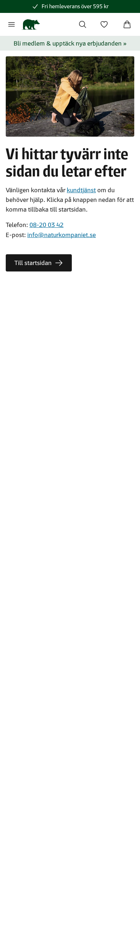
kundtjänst (81, 190)
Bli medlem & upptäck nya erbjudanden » (70, 43)
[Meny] (11, 24)
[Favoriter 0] (104, 24)
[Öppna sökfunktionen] (82, 24)
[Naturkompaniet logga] (30, 24)
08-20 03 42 (46, 225)
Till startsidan (33, 263)
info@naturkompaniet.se (61, 235)
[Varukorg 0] (127, 24)
